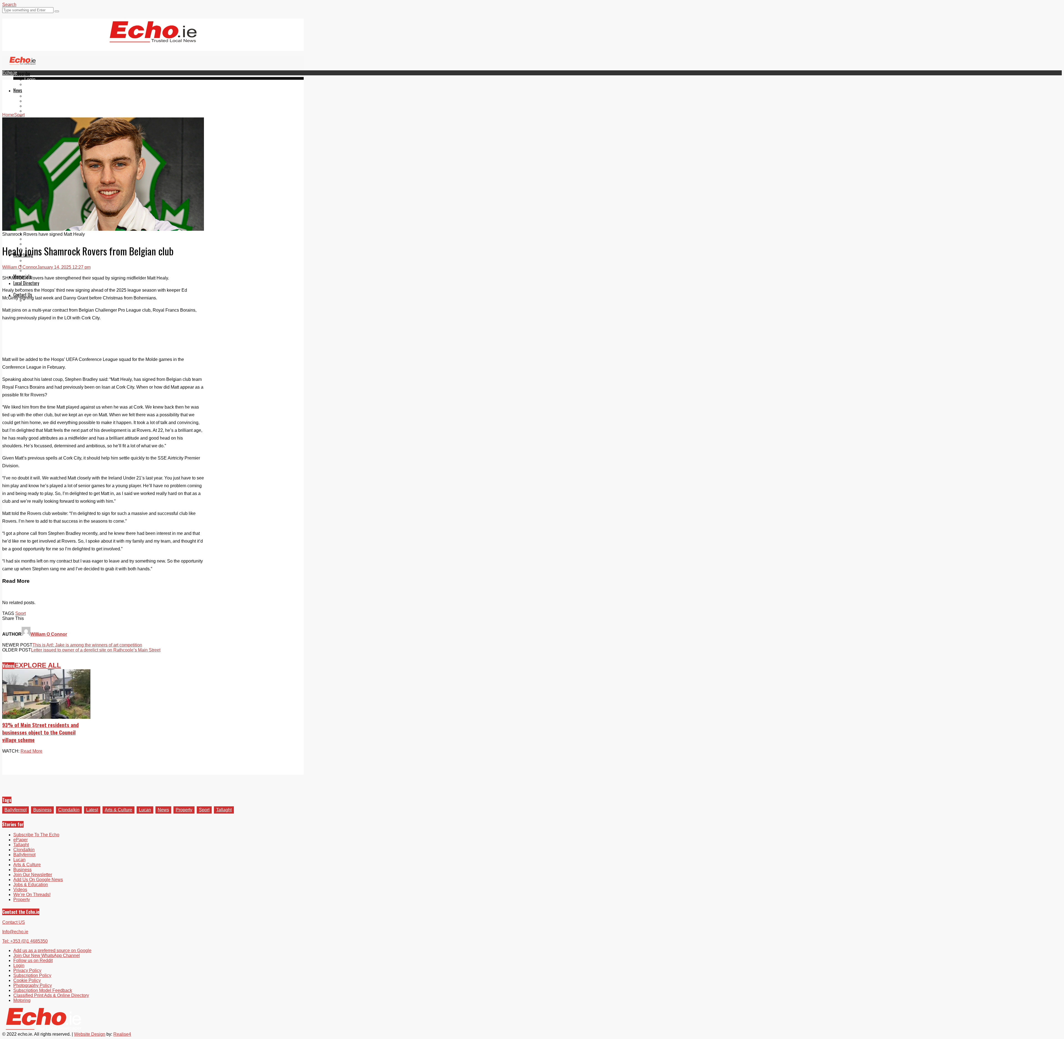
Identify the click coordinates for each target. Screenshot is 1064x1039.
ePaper (31, 84)
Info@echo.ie (15, 931)
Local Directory (26, 283)
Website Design (89, 1034)
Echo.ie (9, 72)
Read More (31, 751)
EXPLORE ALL (37, 665)
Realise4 (122, 1034)
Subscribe (21, 73)
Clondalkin (35, 101)
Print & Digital (38, 260)
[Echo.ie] (153, 38)
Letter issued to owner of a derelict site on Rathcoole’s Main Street (95, 650)
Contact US (13, 922)
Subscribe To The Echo (36, 834)
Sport (20, 613)
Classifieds (35, 270)
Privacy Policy (27, 970)
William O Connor (19, 267)
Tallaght (32, 96)
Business (42, 809)
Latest (92, 809)
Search (9, 4)
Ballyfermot (35, 106)
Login (29, 79)
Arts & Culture (118, 809)
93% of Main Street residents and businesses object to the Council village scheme (40, 732)
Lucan (30, 111)
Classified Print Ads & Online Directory (51, 995)
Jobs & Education (30, 884)
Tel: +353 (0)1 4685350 (25, 941)
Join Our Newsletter (32, 874)
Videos (31, 116)
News (17, 90)
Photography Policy (32, 985)
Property (184, 809)
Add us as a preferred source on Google (52, 950)
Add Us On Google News (38, 879)
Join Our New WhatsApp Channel (46, 955)
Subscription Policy (32, 975)
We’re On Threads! (31, 894)
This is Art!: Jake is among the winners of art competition (87, 645)
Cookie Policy (27, 980)
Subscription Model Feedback (42, 990)
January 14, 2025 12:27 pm (64, 267)
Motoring (21, 1000)
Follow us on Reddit (33, 960)
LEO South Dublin (42, 239)
